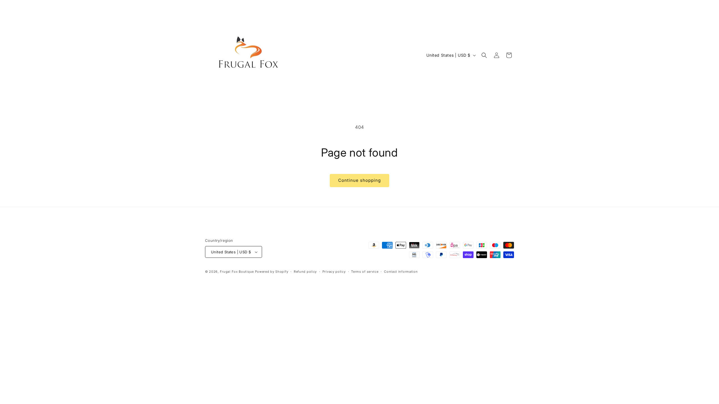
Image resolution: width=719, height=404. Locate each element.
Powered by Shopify (271, 272)
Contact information (401, 272)
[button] (484, 55)
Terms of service (364, 272)
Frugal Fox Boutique (237, 272)
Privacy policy (334, 272)
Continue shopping (359, 180)
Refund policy (305, 272)
